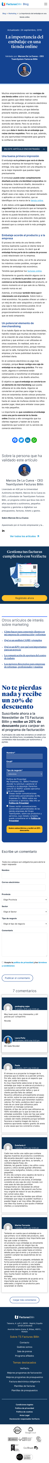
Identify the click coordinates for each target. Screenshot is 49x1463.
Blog (4, 13)
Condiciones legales (24, 1404)
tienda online (37, 200)
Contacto (24, 1342)
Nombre (5, 870)
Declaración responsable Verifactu (25, 1419)
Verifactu (24, 1368)
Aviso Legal (24, 1415)
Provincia (6, 894)
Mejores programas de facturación (24, 1372)
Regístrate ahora (24, 598)
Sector (5, 906)
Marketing (12, 13)
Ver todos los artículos (23, 536)
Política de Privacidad (16, 779)
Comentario (7, 930)
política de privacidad (23, 962)
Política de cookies (24, 1412)
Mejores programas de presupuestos (24, 1377)
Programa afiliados (24, 1356)
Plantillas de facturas (24, 1386)
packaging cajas (22, 1006)
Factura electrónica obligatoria (24, 1381)
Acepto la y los (24, 964)
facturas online (34, 271)
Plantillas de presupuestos (25, 1390)
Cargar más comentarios (24, 1300)
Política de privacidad (24, 1408)
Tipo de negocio (9, 918)
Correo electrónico (11, 882)
